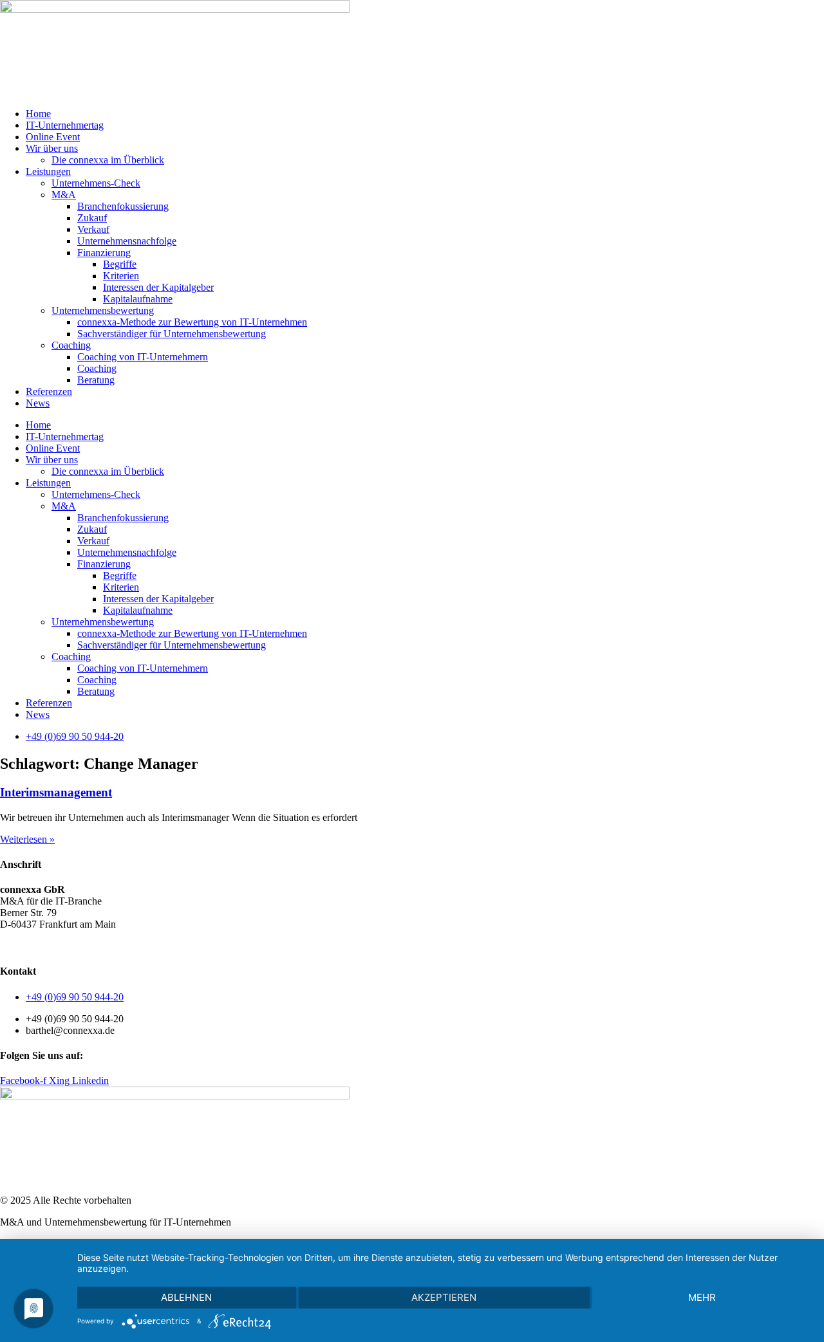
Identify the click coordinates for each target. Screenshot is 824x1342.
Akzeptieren (443, 1297)
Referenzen (49, 391)
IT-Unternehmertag (65, 125)
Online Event (53, 136)
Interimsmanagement (56, 792)
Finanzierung (104, 252)
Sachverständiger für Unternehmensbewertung (171, 333)
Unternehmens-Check (96, 183)
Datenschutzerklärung (74, 946)
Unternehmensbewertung (103, 310)
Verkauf (93, 229)
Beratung (96, 379)
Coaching (71, 345)
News (38, 403)
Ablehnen (186, 1297)
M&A (64, 194)
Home (38, 113)
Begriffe (119, 264)
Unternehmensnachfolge (126, 240)
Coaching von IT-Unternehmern (142, 356)
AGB (11, 946)
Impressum (148, 946)
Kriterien (121, 275)
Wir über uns (52, 148)
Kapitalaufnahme (138, 298)
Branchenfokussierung (123, 206)
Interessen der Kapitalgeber (158, 287)
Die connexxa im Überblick (108, 159)
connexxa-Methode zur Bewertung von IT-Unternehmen (192, 322)
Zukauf (92, 217)
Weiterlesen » (27, 839)
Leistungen (48, 171)
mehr (702, 1297)
